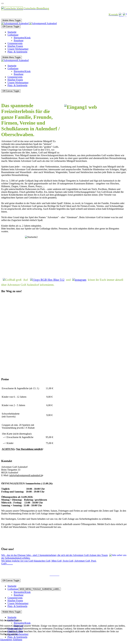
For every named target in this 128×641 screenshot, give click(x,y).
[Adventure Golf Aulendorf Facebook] (47, 279)
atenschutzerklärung (98, 569)
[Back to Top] (2, 3)
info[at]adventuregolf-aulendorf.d (25, 475)
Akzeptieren (6, 639)
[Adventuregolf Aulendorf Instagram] (79, 279)
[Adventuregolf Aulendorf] (29, 23)
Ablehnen (17, 639)
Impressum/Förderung (75, 569)
